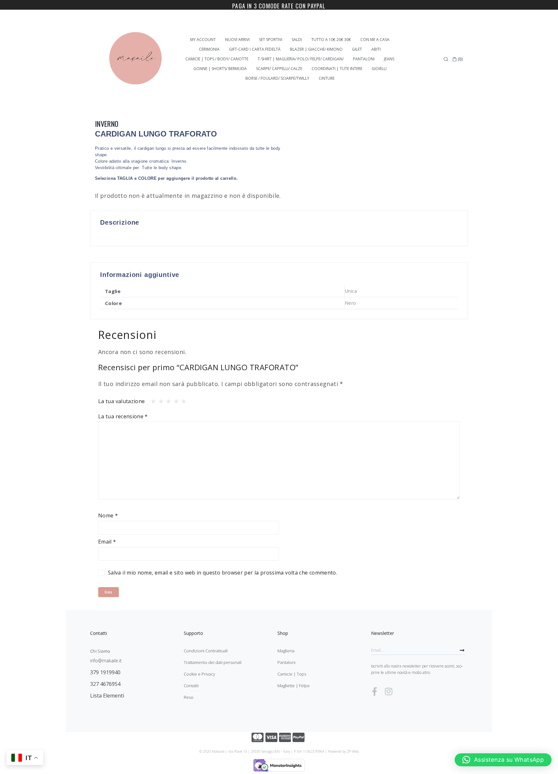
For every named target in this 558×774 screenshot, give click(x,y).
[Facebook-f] (374, 691)
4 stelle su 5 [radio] (174, 400)
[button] (503, 759)
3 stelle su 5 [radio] (167, 400)
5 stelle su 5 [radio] (182, 400)
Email (107, 541)
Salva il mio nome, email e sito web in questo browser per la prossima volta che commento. (222, 572)
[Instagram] (388, 691)
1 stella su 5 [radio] (151, 400)
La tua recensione (123, 416)
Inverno (107, 123)
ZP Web (353, 751)
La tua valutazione (121, 401)
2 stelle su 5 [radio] (159, 400)
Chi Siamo (100, 651)
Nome (108, 515)
